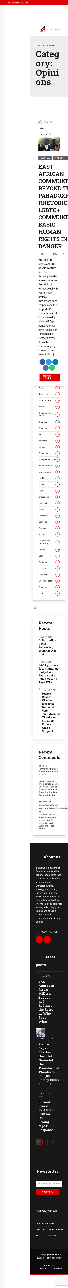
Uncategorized (48, 581)
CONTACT (44, 1268)
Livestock (48, 503)
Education (48, 453)
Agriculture (48, 394)
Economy (48, 440)
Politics (48, 534)
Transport (48, 574)
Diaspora (48, 428)
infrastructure (48, 497)
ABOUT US (49, 1265)
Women (48, 587)
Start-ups (48, 562)
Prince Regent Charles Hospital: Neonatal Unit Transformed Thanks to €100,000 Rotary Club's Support (51, 712)
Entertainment (48, 465)
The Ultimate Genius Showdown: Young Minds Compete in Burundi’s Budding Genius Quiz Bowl (49, 789)
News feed (45, 158)
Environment (48, 472)
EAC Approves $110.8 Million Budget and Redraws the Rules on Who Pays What (48, 674)
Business (49, 422)
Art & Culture (49, 400)
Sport (49, 556)
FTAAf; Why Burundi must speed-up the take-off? (48, 772)
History (48, 484)
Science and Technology (49, 542)
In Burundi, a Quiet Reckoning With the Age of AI (47, 647)
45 (59, 1142)
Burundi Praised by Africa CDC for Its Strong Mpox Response (45, 1116)
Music (48, 509)
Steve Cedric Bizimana (46, 125)
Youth (48, 593)
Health (49, 478)
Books (48, 406)
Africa (48, 388)
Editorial (48, 447)
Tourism (48, 568)
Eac (49, 434)
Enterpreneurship (48, 459)
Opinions (59, 158)
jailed (41, 766)
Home (38, 45)
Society (49, 549)
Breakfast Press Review (48, 414)
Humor (48, 490)
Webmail (58, 1268)
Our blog (48, 528)
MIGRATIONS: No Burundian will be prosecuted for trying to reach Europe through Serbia (47, 821)
